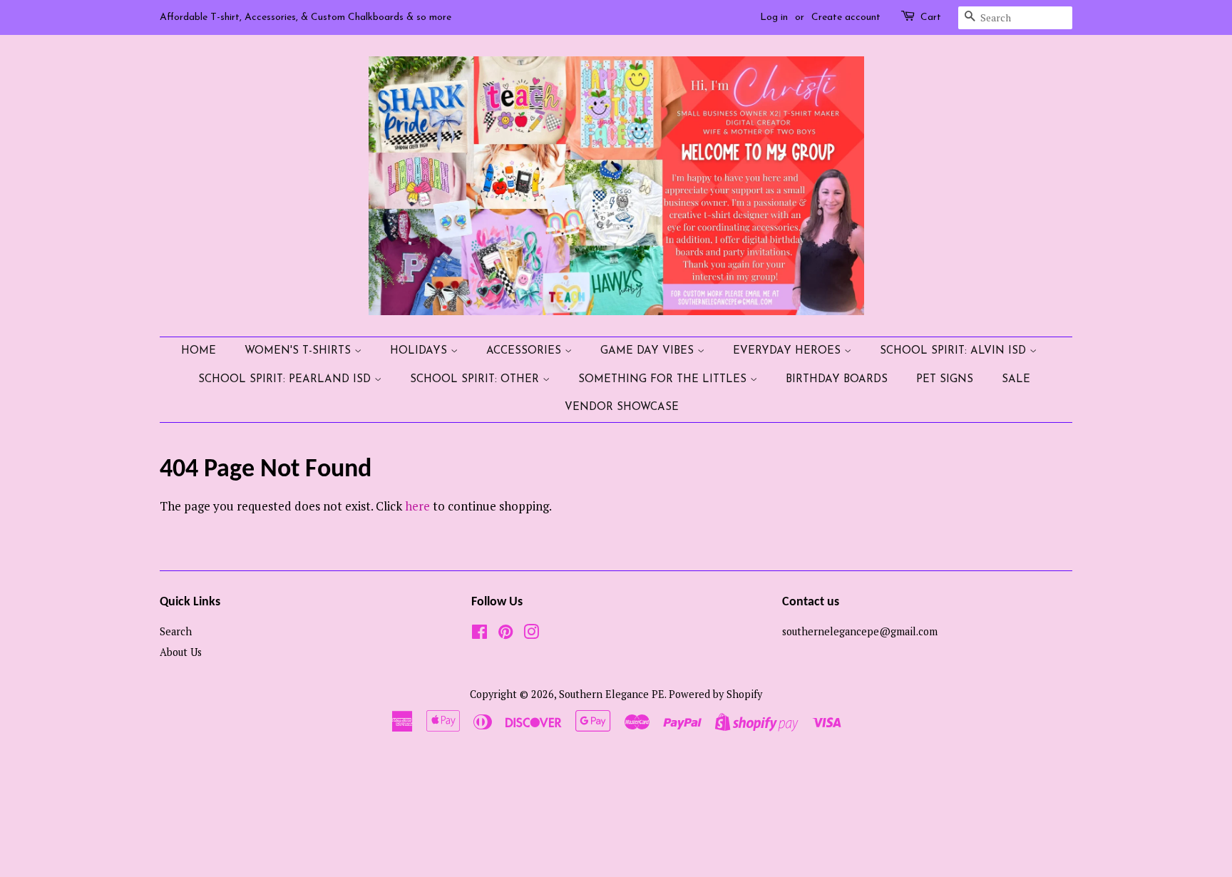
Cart (930, 17)
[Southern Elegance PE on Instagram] (531, 634)
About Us (181, 652)
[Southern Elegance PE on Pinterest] (505, 634)
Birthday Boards (837, 379)
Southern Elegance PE (611, 694)
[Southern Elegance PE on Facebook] (479, 634)
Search (176, 631)
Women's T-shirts (299, 351)
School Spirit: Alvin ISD (955, 351)
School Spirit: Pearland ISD (286, 379)
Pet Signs (944, 379)
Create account (846, 17)
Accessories (525, 351)
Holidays (420, 351)
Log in (774, 17)
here (417, 506)
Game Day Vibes (648, 351)
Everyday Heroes (788, 351)
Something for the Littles (664, 379)
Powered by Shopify (715, 694)
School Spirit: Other (476, 379)
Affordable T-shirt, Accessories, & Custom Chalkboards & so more (305, 17)
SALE (1016, 379)
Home (198, 351)
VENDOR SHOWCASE (622, 407)
